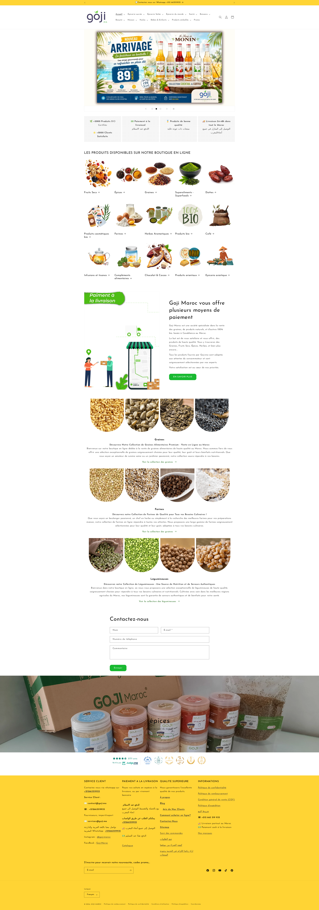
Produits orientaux (186, 275)
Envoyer (118, 668)
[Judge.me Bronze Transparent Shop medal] (180, 760)
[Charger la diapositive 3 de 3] (160, 109)
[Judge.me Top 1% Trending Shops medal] (202, 760)
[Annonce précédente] (85, 2)
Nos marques (205, 833)
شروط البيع (203, 811)
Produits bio (182, 234)
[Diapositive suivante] (167, 109)
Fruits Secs (90, 192)
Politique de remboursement (213, 794)
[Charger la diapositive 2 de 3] (156, 109)
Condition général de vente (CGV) (216, 800)
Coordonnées (196, 904)
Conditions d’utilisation (160, 904)
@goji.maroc (104, 837)
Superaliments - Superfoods (184, 194)
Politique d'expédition (209, 806)
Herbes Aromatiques (157, 234)
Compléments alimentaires (122, 277)
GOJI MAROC (96, 904)
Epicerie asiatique (216, 275)
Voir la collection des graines (157, 462)
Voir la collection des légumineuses (157, 601)
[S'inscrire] (130, 870)
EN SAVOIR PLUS (182, 377)
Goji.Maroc (102, 843)
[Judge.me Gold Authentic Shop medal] (169, 760)
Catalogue (127, 846)
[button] (120, 14)
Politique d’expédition (180, 904)
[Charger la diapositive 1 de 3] (152, 109)
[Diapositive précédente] (146, 109)
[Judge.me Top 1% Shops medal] (191, 760)
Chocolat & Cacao (156, 275)
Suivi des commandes (171, 833)
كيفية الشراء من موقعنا (171, 845)
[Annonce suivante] (234, 2)
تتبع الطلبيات (166, 839)
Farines (119, 234)
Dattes (209, 192)
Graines (149, 192)
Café (208, 234)
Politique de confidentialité (212, 788)
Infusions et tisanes (95, 275)
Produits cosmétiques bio (96, 235)
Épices (118, 192)
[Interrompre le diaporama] (173, 109)
